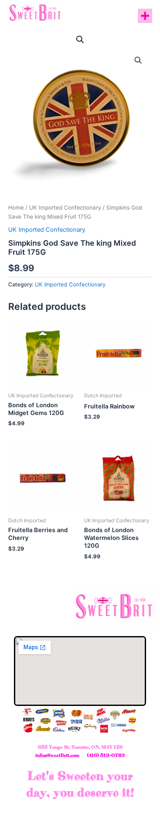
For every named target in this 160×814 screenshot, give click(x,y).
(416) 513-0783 (106, 755)
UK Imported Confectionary (65, 207)
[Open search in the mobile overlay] (80, 39)
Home (16, 207)
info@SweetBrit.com (57, 755)
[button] (145, 16)
